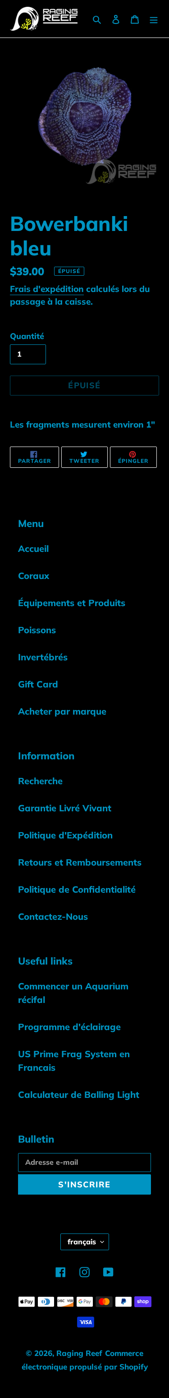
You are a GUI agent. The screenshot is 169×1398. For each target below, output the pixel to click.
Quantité (27, 336)
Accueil (33, 548)
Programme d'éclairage (69, 1026)
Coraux (33, 575)
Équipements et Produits (71, 602)
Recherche (40, 780)
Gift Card (38, 684)
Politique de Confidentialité (77, 889)
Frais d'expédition (47, 288)
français (82, 1241)
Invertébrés (43, 657)
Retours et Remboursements (80, 862)
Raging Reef (79, 1353)
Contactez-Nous (53, 916)
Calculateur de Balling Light (78, 1094)
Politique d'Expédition (65, 835)
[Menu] (153, 18)
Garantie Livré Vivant (64, 808)
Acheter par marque (62, 711)
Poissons (37, 629)
